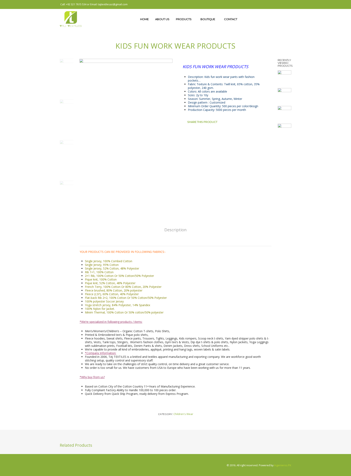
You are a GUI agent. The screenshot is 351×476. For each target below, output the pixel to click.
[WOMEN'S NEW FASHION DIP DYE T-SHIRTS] (284, 130)
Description (175, 230)
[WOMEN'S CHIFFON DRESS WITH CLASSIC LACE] (284, 77)
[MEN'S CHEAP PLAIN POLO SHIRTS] (284, 95)
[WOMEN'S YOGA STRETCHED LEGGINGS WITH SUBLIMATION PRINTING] (284, 112)
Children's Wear (183, 414)
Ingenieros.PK (282, 465)
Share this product (202, 121)
